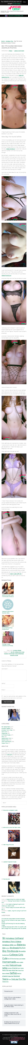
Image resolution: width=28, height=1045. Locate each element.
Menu (24, 2)
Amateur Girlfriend (14, 938)
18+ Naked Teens (6, 726)
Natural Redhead (19, 653)
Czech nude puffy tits (15, 573)
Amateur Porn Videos (11, 942)
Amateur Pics (9, 41)
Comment (5, 668)
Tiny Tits (22, 979)
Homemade (11, 653)
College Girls (18, 652)
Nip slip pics (6, 879)
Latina (17, 962)
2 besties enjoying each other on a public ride (14, 926)
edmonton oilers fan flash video (11, 827)
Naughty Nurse (14, 655)
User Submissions (6, 741)
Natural (13, 965)
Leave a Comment (19, 50)
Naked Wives (5, 740)
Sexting (19, 973)
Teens (5, 979)
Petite (9, 970)
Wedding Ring (5, 981)
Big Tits (12, 652)
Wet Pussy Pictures (8, 844)
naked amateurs (10, 149)
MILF (8, 965)
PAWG (18, 968)
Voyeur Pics (5, 743)
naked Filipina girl (6, 275)
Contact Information (14, 1040)
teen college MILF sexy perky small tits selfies (14, 928)
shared (4, 976)
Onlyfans (10, 968)
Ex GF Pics (11, 958)
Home (3, 41)
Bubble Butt (5, 955)
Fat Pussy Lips (17, 958)
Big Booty (7, 948)
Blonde (14, 951)
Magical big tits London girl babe (15, 899)
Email (3, 689)
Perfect (22, 968)
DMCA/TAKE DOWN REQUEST (18, 1038)
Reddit (8, 973)
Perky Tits (5, 970)
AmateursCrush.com (18, 1037)
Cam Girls (4, 731)
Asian (15, 945)
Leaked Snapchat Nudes (9, 861)
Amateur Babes (17, 650)
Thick (10, 979)
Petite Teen (15, 970)
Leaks (21, 962)
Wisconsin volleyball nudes (10, 810)
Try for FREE (16, 3)
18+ (4, 938)
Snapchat (10, 976)
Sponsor (17, 976)
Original (14, 968)
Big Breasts (14, 948)
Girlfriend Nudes (6, 735)
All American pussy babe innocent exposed (13, 918)
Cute (4, 958)
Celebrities (4, 733)
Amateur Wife (7, 945)
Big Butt (22, 948)
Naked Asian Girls (6, 738)
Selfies (13, 973)
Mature (3, 965)
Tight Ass (14, 979)
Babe (20, 945)
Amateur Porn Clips (7, 730)
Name (4, 683)
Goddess (23, 958)
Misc (3, 736)
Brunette (22, 951)
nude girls (9, 754)
